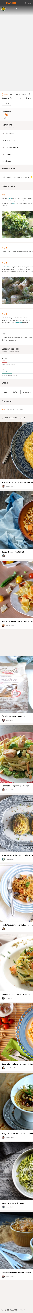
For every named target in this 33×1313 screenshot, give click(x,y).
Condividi (6, 104)
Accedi (4, 409)
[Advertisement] (12, 642)
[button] (29, 94)
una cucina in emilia (12, 8)
